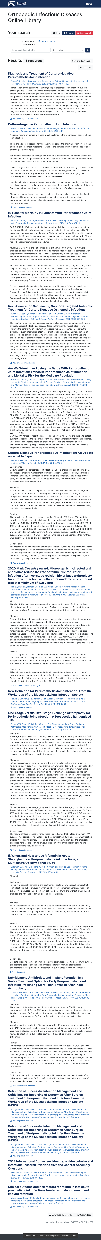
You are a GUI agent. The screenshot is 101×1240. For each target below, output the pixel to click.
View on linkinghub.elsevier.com (25, 119)
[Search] (87, 50)
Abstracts (86, 67)
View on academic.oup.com (24, 363)
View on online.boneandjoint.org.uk (27, 685)
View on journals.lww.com (23, 207)
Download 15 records (61, 1215)
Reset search (85, 33)
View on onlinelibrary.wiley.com (25, 1181)
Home (89, 4)
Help (57, 33)
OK (74, 1235)
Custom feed (85, 1215)
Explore (69, 33)
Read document (18, 972)
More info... (66, 1235)
